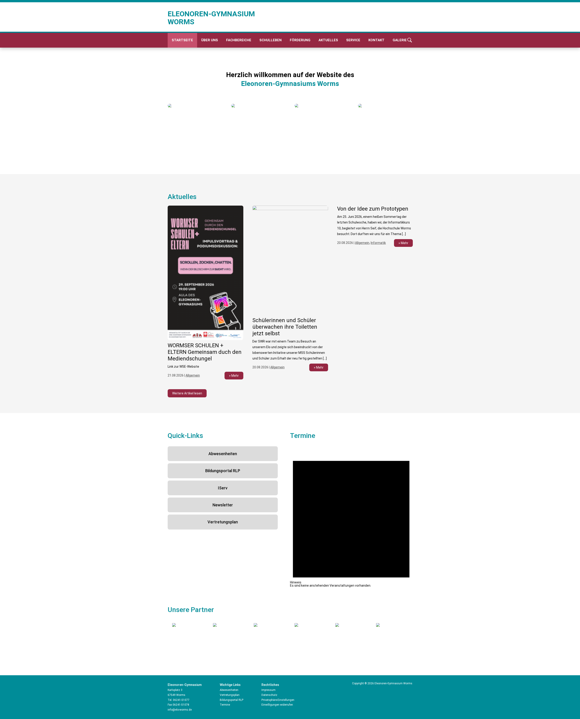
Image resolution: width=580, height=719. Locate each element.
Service (353, 40)
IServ (222, 488)
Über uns (209, 40)
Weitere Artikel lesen (187, 393)
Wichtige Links (230, 685)
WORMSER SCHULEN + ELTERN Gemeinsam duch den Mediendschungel (205, 352)
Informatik (378, 243)
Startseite (182, 40)
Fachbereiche (238, 40)
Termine (225, 704)
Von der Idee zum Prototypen (372, 209)
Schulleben (270, 40)
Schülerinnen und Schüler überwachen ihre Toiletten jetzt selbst (284, 327)
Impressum (268, 690)
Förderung (300, 40)
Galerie (400, 40)
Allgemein (193, 375)
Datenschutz (269, 695)
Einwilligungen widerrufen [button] (277, 704)
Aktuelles (328, 40)
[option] (195, 105)
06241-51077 (181, 700)
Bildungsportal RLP (222, 470)
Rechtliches (270, 685)
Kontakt (376, 40)
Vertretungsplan (223, 522)
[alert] (351, 516)
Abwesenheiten (222, 453)
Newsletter (223, 505)
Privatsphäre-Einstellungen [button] (277, 700)
